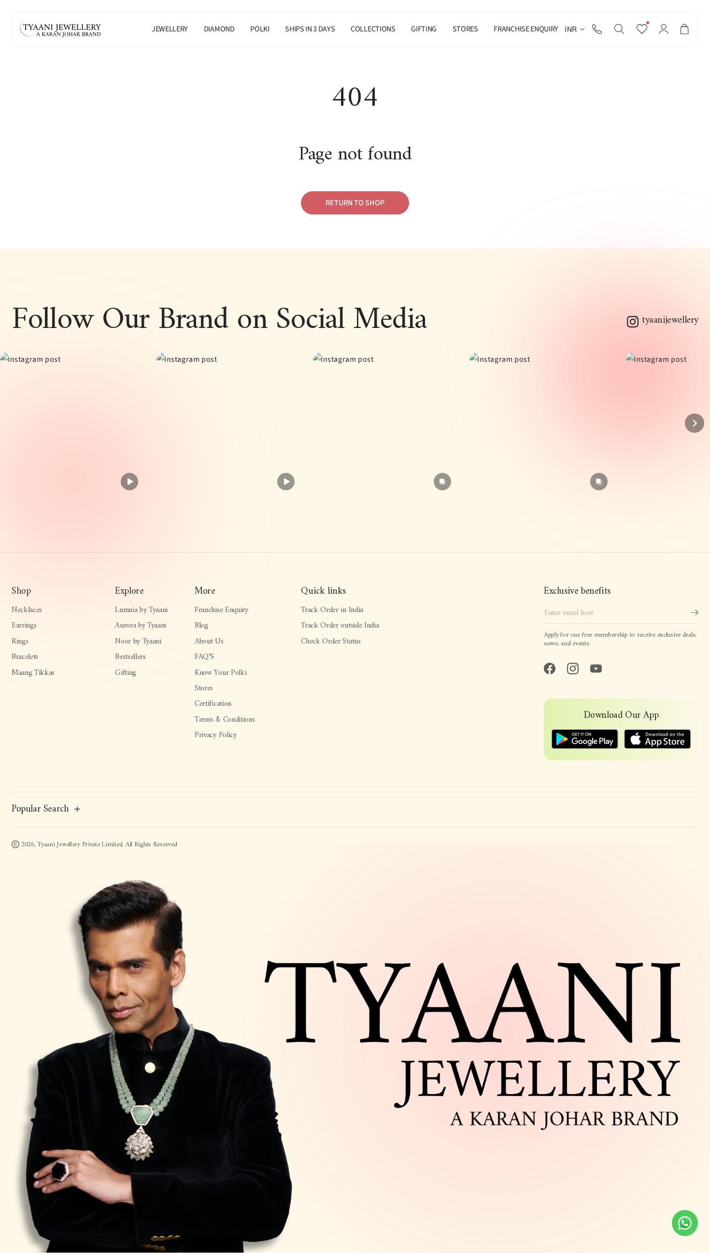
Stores (204, 688)
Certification (213, 704)
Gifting (125, 673)
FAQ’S (204, 657)
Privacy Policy (216, 735)
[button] (619, 29)
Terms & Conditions (225, 719)
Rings (20, 641)
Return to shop (355, 203)
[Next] (694, 423)
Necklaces (27, 610)
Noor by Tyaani (138, 641)
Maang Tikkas (33, 673)
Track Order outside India (340, 625)
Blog (201, 625)
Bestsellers (130, 657)
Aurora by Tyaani (140, 625)
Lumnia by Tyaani (141, 610)
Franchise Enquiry (221, 610)
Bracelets (25, 657)
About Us (209, 641)
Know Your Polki (220, 673)
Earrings (24, 625)
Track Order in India (332, 610)
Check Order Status (330, 641)
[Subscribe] (694, 612)
